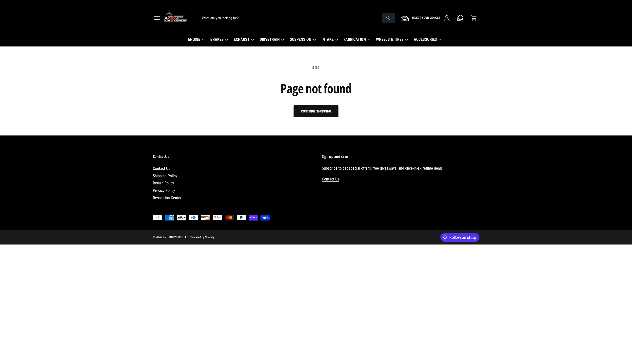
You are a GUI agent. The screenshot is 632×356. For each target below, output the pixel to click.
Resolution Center (167, 198)
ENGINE (194, 39)
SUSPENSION (300, 39)
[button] (157, 18)
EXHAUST (242, 39)
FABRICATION (355, 39)
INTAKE (327, 39)
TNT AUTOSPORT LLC (175, 237)
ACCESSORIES (425, 39)
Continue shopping (316, 111)
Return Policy (163, 183)
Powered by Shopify (202, 237)
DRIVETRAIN (270, 39)
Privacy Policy (164, 190)
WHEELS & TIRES (389, 39)
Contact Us (161, 168)
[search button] (388, 18)
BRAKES (217, 39)
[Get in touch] (460, 18)
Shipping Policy (165, 176)
